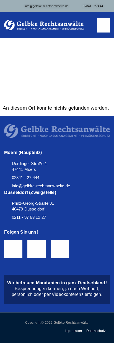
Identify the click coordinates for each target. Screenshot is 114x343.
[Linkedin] (60, 249)
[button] (103, 25)
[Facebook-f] (13, 249)
